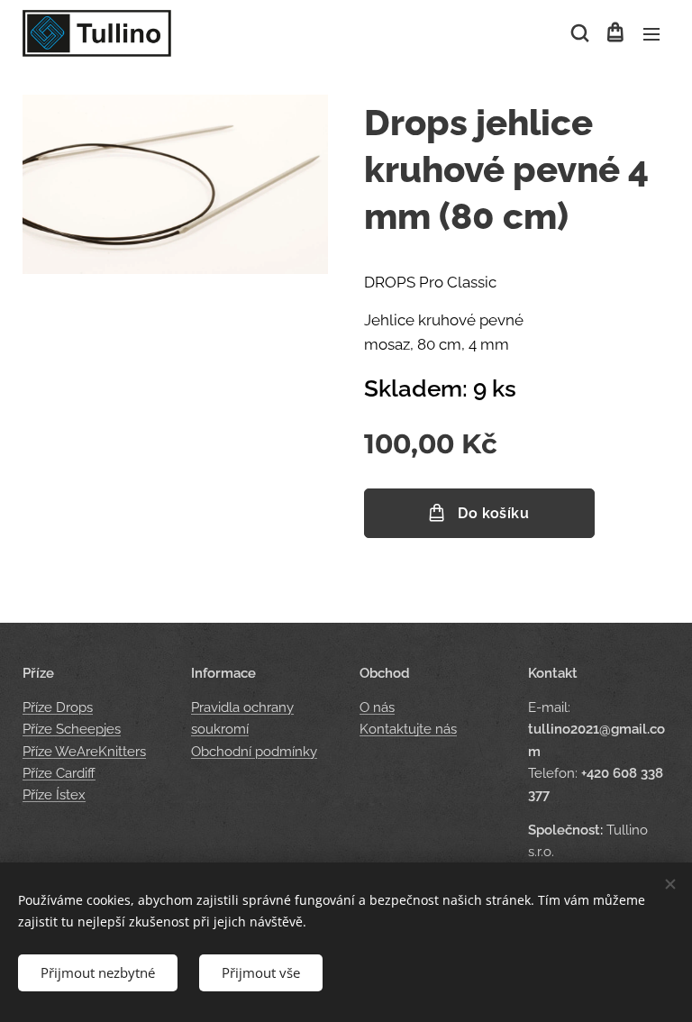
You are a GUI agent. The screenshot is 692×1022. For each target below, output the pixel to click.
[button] (578, 33)
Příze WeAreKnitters (84, 752)
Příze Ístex (54, 795)
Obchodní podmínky (254, 752)
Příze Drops (58, 707)
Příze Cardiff (59, 773)
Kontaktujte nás (408, 729)
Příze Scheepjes (72, 729)
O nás (377, 707)
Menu (651, 33)
